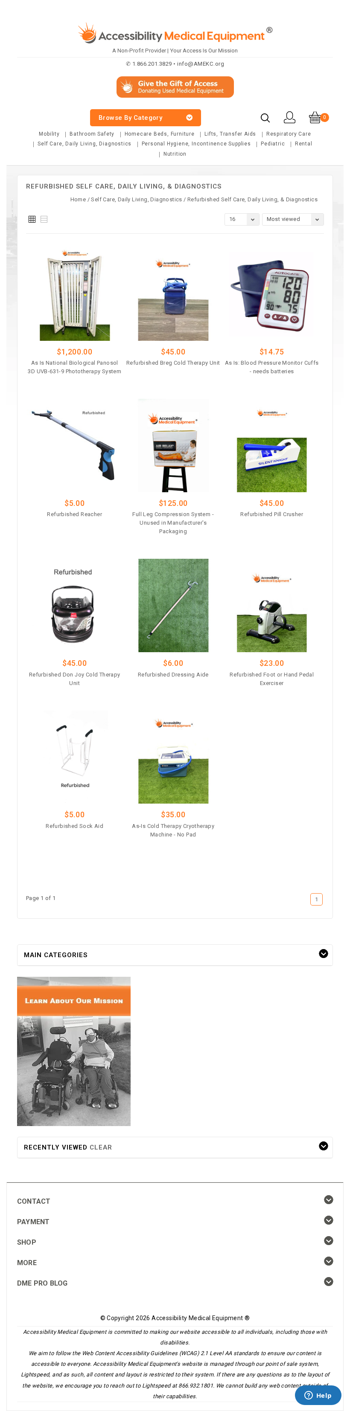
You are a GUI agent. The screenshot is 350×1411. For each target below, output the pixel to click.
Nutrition (175, 154)
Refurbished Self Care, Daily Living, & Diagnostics (252, 199)
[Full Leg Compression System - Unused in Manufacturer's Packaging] (173, 445)
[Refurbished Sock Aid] (74, 757)
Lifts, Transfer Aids (230, 134)
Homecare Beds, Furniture (160, 134)
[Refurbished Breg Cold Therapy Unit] (173, 294)
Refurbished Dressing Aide (173, 674)
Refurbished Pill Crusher (271, 514)
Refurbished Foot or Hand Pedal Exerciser (272, 678)
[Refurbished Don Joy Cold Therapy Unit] (74, 605)
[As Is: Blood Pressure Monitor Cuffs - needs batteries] (272, 294)
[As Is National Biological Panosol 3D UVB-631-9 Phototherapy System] (74, 294)
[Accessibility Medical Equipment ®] (49, 113)
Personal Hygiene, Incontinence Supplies (196, 144)
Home (78, 199)
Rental (303, 144)
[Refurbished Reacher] (74, 445)
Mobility (49, 134)
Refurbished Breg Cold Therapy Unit (173, 363)
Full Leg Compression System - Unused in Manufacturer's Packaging (173, 522)
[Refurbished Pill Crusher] (272, 445)
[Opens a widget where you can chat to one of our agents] (318, 1396)
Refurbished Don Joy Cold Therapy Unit (74, 678)
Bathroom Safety (92, 134)
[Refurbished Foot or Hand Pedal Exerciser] (272, 605)
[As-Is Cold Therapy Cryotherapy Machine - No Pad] (173, 757)
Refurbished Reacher (74, 514)
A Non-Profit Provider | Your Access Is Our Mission (175, 50)
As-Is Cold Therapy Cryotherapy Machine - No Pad (173, 830)
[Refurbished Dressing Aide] (173, 605)
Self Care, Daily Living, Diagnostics (84, 144)
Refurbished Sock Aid (74, 826)
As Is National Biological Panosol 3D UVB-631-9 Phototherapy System (74, 367)
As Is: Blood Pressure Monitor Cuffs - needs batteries (272, 367)
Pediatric (273, 144)
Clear (101, 1147)
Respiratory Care (288, 134)
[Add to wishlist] (98, 384)
